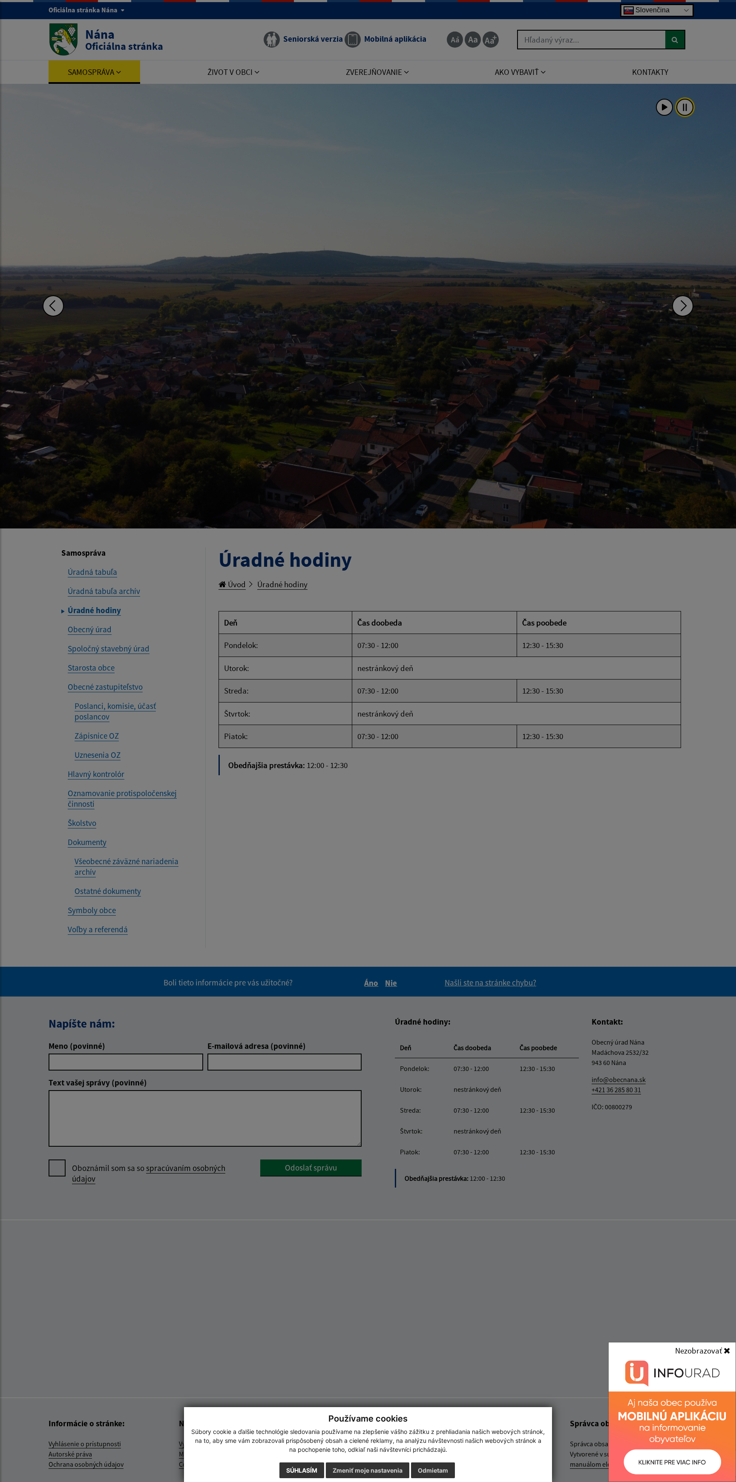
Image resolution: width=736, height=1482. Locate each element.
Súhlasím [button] (301, 1470)
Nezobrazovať (699, 1350)
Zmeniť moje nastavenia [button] (367, 1470)
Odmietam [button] (433, 1470)
